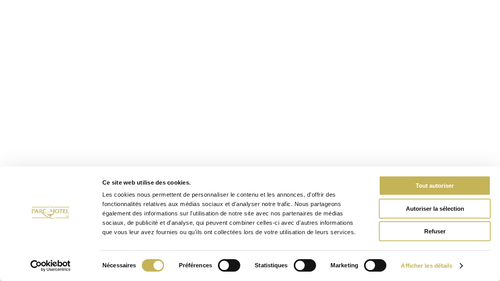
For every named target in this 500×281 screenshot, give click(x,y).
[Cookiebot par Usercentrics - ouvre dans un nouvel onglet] (50, 266)
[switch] (229, 265)
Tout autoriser (435, 185)
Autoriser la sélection (435, 208)
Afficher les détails (426, 265)
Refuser (435, 231)
